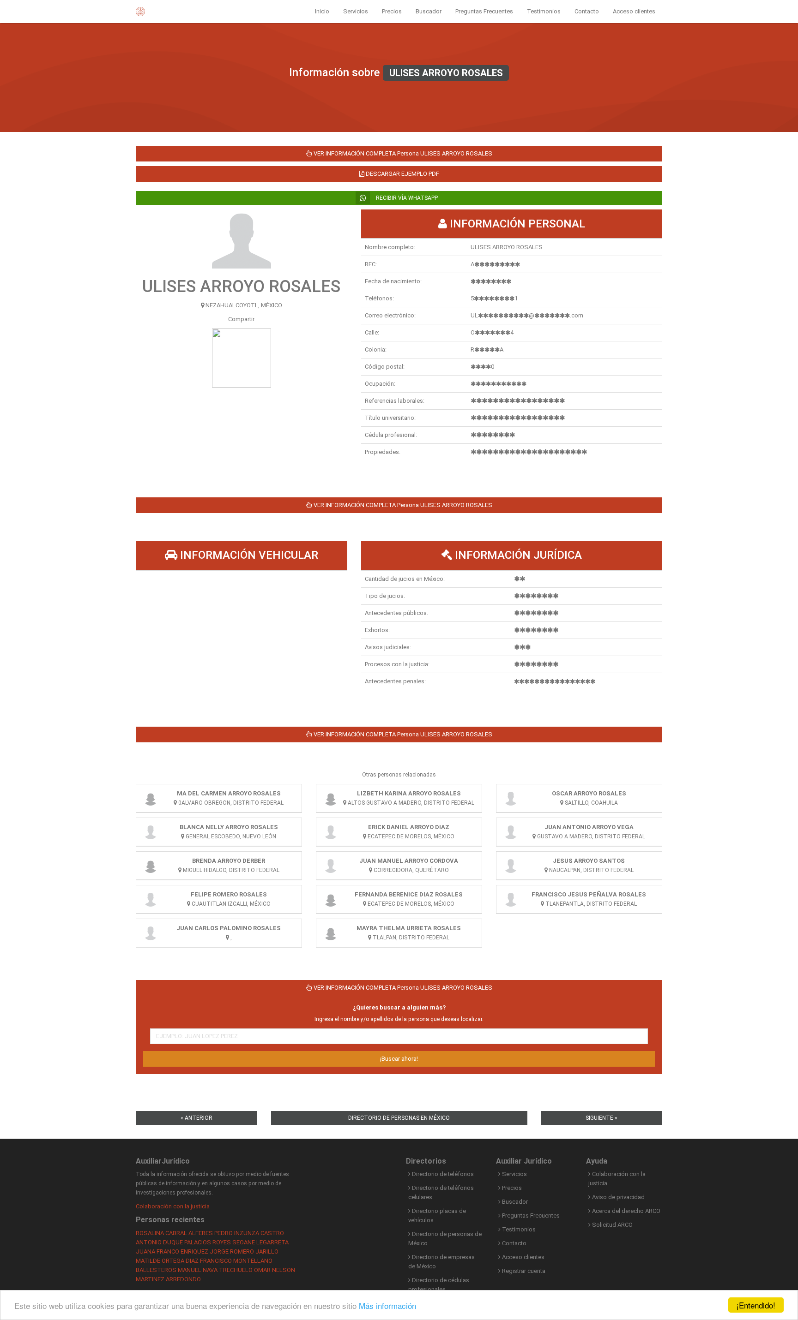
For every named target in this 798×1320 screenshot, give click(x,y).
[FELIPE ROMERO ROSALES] (150, 899)
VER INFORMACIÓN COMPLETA (402, 153)
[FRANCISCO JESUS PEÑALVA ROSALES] (510, 899)
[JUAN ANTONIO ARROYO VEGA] (510, 831)
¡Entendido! (756, 1305)
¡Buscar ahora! (399, 1058)
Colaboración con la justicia (173, 1206)
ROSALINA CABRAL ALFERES (174, 1233)
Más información (387, 1305)
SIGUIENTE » (601, 1118)
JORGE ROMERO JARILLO (244, 1251)
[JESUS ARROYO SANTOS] (510, 865)
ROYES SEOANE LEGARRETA (250, 1242)
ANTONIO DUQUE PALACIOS (173, 1242)
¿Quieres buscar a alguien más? (399, 1007)
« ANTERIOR (196, 1118)
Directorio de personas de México (445, 1238)
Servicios (355, 11)
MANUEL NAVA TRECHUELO (215, 1269)
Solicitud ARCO (612, 1224)
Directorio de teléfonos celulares (441, 1192)
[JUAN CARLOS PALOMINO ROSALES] (150, 933)
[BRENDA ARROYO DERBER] (150, 865)
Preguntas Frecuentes (484, 11)
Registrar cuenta (523, 1270)
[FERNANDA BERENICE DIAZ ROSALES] (330, 899)
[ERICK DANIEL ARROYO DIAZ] (330, 831)
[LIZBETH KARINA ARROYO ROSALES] (330, 798)
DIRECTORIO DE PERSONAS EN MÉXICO (399, 1118)
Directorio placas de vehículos (437, 1215)
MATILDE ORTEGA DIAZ (167, 1260)
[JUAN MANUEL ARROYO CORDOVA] (330, 865)
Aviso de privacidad (618, 1197)
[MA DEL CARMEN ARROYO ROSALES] (150, 798)
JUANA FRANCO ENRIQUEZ (172, 1251)
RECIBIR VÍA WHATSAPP (406, 198)
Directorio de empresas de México (441, 1262)
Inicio (322, 11)
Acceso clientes (634, 11)
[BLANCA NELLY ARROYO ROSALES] (150, 831)
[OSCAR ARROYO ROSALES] (510, 798)
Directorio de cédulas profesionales (438, 1285)
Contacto (586, 11)
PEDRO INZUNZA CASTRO (249, 1233)
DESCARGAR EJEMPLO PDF (401, 173)
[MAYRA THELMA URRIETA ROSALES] (330, 933)
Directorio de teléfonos (442, 1174)
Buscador (428, 11)
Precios (392, 11)
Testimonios (544, 11)
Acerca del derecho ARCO (625, 1210)
